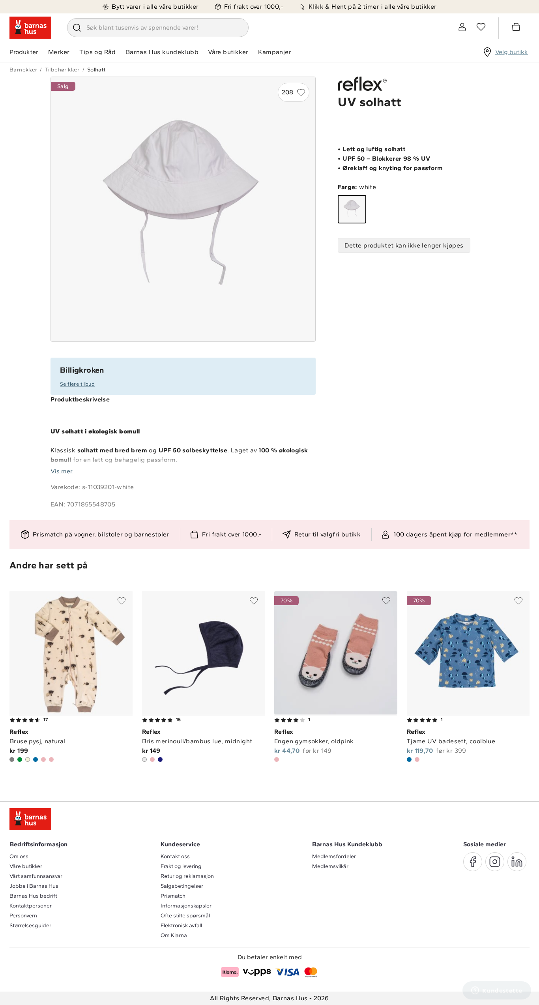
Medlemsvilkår (330, 866)
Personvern (23, 915)
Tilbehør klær (62, 69)
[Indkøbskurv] (517, 28)
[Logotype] (30, 28)
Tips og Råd (97, 52)
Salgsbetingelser (182, 886)
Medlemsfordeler (334, 856)
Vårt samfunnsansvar (35, 876)
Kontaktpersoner (30, 905)
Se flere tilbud (77, 384)
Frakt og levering (181, 866)
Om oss (18, 856)
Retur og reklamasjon (187, 876)
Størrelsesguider (30, 925)
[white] (352, 209)
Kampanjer (274, 52)
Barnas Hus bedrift (33, 895)
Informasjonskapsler (186, 905)
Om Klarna (174, 935)
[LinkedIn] (516, 861)
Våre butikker (228, 52)
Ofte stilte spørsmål (185, 915)
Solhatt (96, 69)
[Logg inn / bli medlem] (462, 26)
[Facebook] (472, 861)
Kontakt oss (175, 856)
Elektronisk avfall (181, 925)
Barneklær (23, 69)
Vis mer (62, 471)
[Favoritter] (481, 26)
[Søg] (76, 27)
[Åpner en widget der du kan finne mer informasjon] (496, 991)
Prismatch (173, 895)
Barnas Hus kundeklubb (161, 52)
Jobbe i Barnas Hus (33, 886)
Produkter (23, 52)
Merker (58, 52)
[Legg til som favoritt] (121, 600)
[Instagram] (494, 861)
